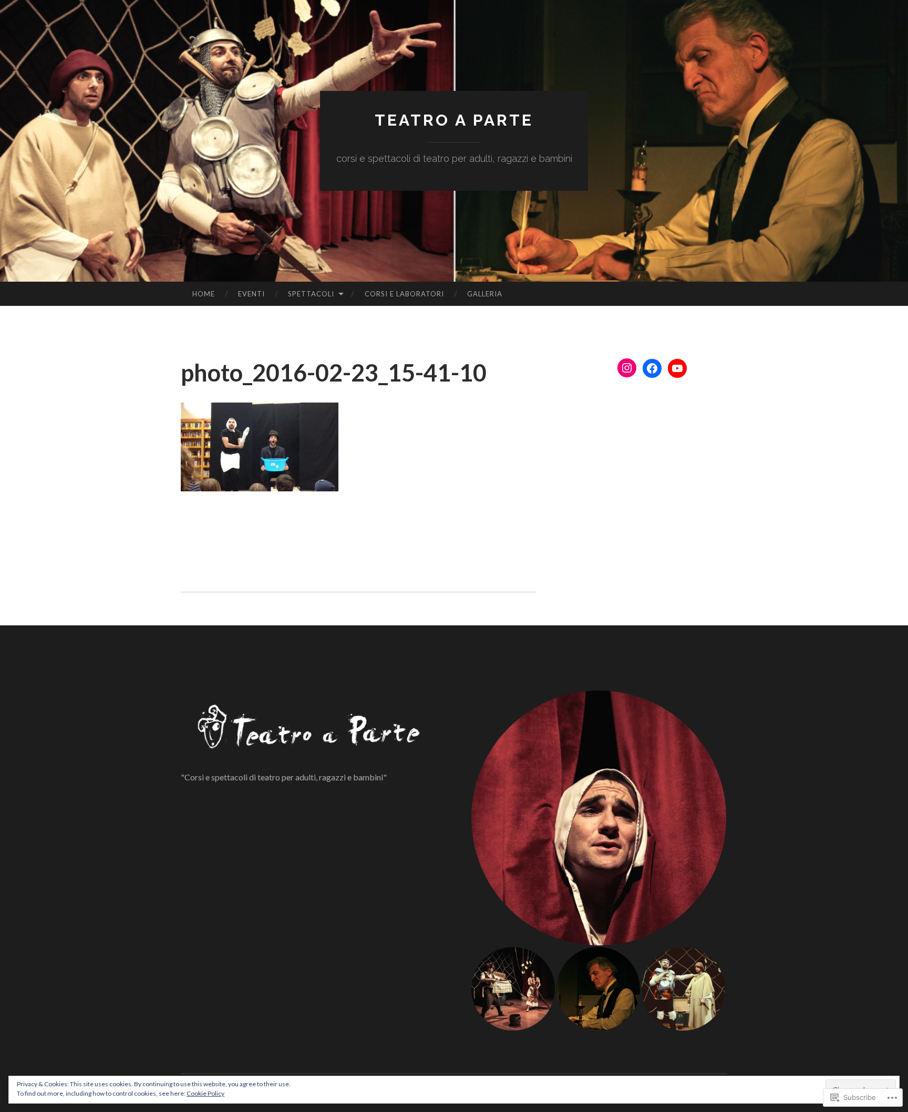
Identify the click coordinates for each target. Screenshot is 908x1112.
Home (203, 294)
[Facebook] (652, 368)
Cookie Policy (205, 1093)
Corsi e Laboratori (404, 294)
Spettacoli (311, 294)
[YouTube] (677, 368)
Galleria (484, 294)
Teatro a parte (454, 120)
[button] (598, 817)
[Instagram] (626, 367)
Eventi (251, 294)
